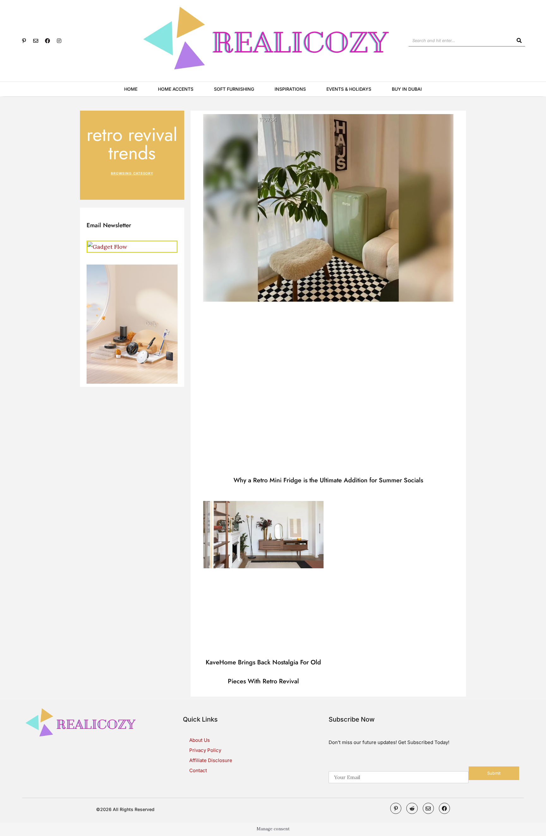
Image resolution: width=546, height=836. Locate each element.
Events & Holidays (348, 89)
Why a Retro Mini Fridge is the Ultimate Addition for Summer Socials (328, 480)
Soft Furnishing (234, 89)
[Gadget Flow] (107, 246)
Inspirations (290, 89)
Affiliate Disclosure (210, 760)
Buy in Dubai (407, 89)
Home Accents (175, 89)
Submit (493, 773)
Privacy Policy (205, 750)
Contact (198, 770)
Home (130, 89)
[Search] (519, 40)
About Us (199, 740)
